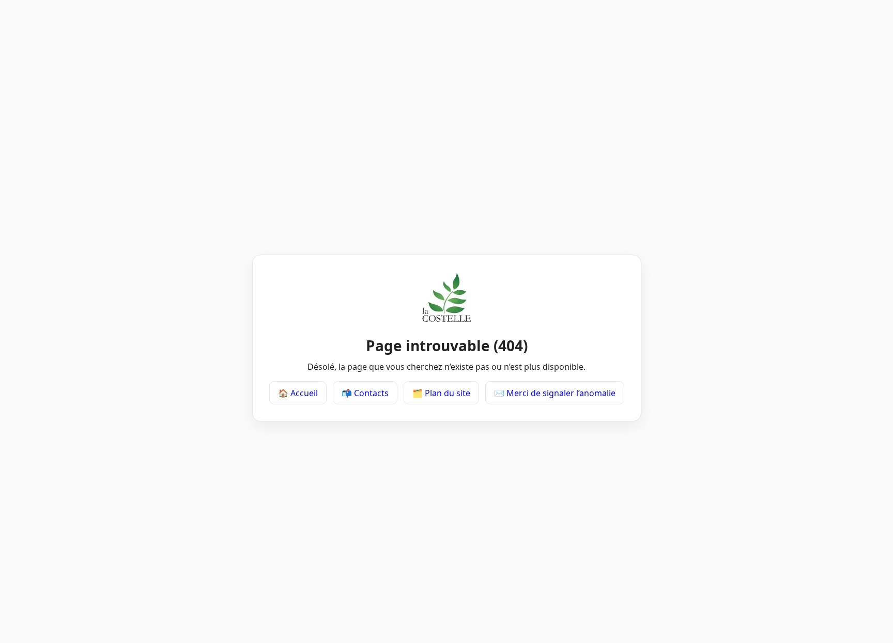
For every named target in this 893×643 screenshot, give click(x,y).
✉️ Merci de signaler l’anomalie (554, 393)
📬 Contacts (365, 393)
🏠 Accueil (298, 393)
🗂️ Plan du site (441, 393)
